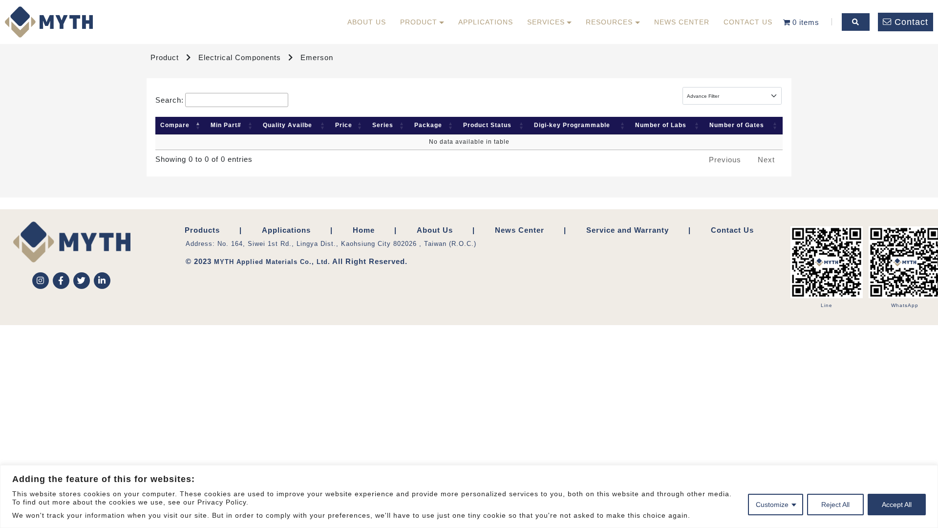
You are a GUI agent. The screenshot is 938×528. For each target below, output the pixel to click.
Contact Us (748, 22)
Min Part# (226, 125)
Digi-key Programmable (572, 125)
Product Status (487, 125)
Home (364, 230)
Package (428, 125)
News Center (681, 22)
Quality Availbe (287, 125)
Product (418, 22)
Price (343, 125)
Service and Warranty (627, 230)
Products (202, 230)
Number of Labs (660, 125)
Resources (609, 22)
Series (382, 125)
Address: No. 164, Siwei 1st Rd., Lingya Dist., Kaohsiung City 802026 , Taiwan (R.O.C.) (331, 243)
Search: (169, 100)
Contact (911, 22)
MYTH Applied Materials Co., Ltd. (272, 261)
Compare (175, 125)
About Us (366, 22)
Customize (772, 504)
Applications (485, 22)
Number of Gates (736, 125)
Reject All (835, 504)
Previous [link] (725, 159)
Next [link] (766, 159)
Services (546, 22)
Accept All (897, 504)
